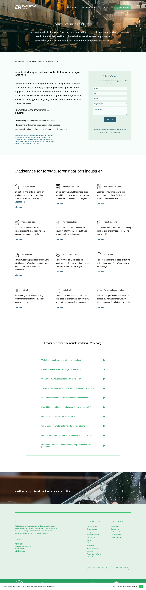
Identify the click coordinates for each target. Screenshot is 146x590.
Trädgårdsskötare (28, 222)
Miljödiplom (20, 202)
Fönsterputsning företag (114, 290)
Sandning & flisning (71, 254)
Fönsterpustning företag (94, 554)
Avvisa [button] (134, 586)
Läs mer (18, 207)
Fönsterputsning (116, 534)
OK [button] (141, 586)
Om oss (107, 8)
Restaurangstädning (112, 186)
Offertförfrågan (96, 568)
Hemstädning (71, 8)
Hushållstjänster (116, 537)
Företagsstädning (70, 222)
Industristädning (110, 222)
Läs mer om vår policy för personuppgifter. (110, 132)
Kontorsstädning (28, 186)
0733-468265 (123, 8)
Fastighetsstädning (71, 186)
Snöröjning (108, 254)
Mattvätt (24, 290)
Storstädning (115, 529)
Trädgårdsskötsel (116, 532)
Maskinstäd (20, 61)
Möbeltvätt (67, 290)
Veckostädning (115, 526)
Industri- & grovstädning (94, 557)
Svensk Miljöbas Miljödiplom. (39, 533)
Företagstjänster (90, 8)
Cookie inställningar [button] (124, 586)
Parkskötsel (90, 546)
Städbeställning (120, 568)
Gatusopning (26, 254)
